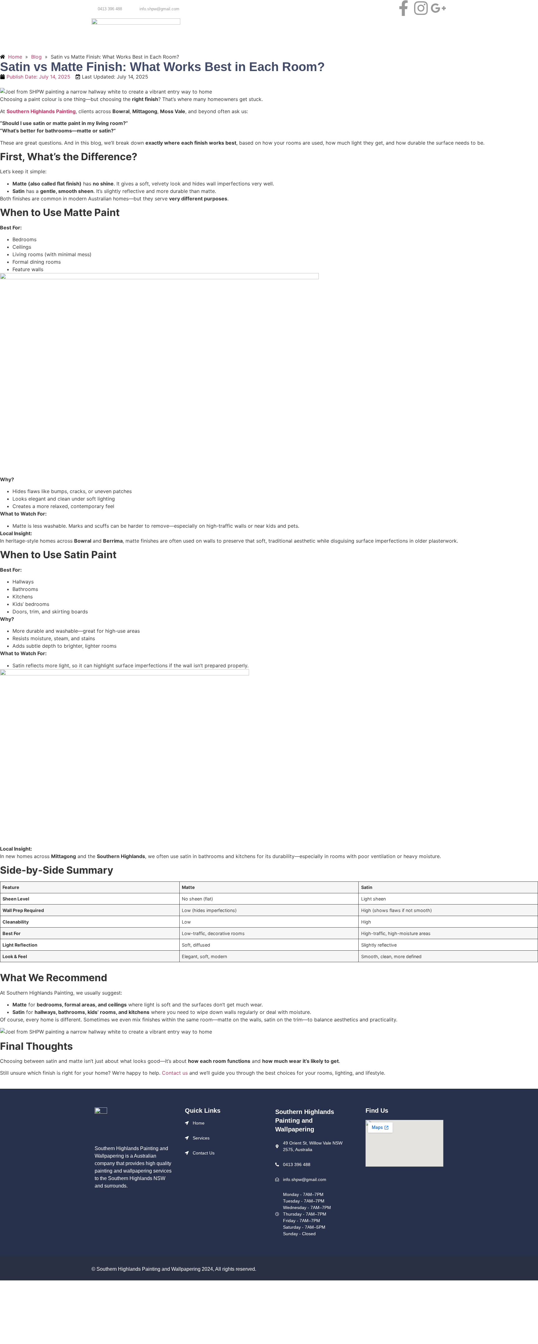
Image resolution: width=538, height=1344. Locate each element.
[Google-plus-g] (438, 8)
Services (222, 31)
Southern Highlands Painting (41, 111)
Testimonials (300, 31)
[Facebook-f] (404, 8)
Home (195, 31)
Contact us (356, 31)
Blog (328, 31)
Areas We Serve (259, 31)
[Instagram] (421, 8)
